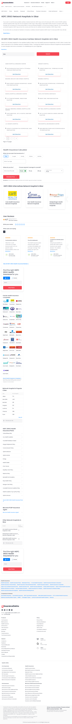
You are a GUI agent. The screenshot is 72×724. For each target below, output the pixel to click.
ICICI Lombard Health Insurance (60, 595)
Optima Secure (6, 495)
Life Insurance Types (6, 687)
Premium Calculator (41, 11)
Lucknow (5, 408)
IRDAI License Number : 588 (54, 709)
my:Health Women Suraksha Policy (11, 488)
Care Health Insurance (17, 595)
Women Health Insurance (21, 588)
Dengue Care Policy (8, 484)
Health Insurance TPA (24, 586)
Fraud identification (5, 644)
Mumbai (5, 402)
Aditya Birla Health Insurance (45, 595)
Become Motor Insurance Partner (32, 687)
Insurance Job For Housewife (31, 697)
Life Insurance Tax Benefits (7, 697)
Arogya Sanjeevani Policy (9, 444)
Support (47, 2)
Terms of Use (39, 627)
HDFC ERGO (4, 11)
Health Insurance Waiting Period (26, 590)
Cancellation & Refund (41, 629)
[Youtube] (4, 610)
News (52, 2)
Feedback (3, 643)
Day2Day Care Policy (8, 470)
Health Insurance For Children (35, 588)
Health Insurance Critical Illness (8, 584)
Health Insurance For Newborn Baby (51, 588)
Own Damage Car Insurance (8, 676)
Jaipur (4, 396)
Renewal (22, 11)
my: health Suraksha (8, 437)
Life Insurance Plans (6, 695)
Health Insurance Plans (15, 582)
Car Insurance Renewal (7, 668)
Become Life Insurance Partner (31, 691)
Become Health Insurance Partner (32, 689)
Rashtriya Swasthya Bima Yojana (8, 597)
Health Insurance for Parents (7, 588)
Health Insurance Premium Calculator (52, 582)
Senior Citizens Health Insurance (32, 681)
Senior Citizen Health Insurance (63, 586)
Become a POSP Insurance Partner (32, 685)
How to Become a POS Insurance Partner (33, 693)
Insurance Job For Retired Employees (33, 700)
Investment (3, 629)
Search (48, 54)
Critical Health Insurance (30, 676)
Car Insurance (4, 620)
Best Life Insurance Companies (8, 693)
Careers (3, 654)
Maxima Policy (6, 473)
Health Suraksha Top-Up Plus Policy (11, 491)
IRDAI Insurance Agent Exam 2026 (32, 695)
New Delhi (5, 399)
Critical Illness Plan (7, 433)
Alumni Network (4, 652)
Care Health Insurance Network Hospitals (12, 203)
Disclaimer (3, 646)
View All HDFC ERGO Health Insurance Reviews (15, 264)
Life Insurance (4, 625)
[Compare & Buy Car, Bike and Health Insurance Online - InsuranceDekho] (7, 3)
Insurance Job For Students (31, 699)
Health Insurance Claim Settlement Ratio (26, 584)
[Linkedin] (9, 610)
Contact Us (3, 641)
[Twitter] (12, 610)
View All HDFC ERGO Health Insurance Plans (13, 500)
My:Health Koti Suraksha (8, 477)
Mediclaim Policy (26, 582)
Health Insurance (5, 582)
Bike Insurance (4, 621)
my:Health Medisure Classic (9, 440)
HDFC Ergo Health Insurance (30, 595)
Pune (4, 414)
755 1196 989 (7, 614)
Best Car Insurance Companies (8, 679)
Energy (4, 459)
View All (20, 417)
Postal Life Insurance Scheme (8, 685)
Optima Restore (7, 451)
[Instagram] (7, 610)
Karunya (52, 597)
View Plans (11, 288)
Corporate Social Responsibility (8, 656)
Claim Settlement (53, 11)
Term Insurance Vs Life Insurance (9, 691)
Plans (10, 11)
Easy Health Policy (7, 480)
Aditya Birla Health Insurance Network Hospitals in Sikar (10, 539)
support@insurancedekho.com (12, 612)
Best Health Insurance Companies (32, 670)
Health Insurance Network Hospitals (9, 590)
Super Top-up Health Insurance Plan (9, 586)
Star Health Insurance (6, 595)
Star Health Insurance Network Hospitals (34, 203)
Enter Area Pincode (9, 171)
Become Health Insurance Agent (11, 512)
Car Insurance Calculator (7, 670)
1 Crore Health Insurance (36, 582)
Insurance (26, 2)
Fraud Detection (40, 623)
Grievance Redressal (41, 621)
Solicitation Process (5, 650)
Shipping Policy (40, 625)
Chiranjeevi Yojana (26, 597)
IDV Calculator (5, 674)
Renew (42, 2)
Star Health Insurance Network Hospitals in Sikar (10, 530)
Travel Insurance (5, 633)
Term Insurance (4, 627)
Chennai (5, 411)
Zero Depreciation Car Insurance (9, 672)
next (16, 138)
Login (68, 2)
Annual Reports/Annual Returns (8, 648)
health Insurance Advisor (43, 584)
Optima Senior (6, 455)
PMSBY (19, 597)
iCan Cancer (6, 466)
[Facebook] (2, 610)
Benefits (16, 11)
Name (5, 282)
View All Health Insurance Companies (11, 378)
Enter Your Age (8, 161)
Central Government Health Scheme (40, 597)
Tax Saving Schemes (6, 635)
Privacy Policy (39, 620)
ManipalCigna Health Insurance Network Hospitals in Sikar (10, 534)
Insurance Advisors (35, 2)
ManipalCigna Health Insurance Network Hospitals (56, 203)
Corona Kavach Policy (8, 448)
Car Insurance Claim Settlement (9, 677)
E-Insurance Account (41, 631)
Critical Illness (30, 11)
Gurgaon (5, 405)
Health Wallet (6, 462)
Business (3, 631)
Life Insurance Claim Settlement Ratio (10, 689)
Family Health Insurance (48, 586)
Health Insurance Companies (56, 584)
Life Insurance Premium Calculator (9, 699)
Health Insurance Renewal (36, 586)
